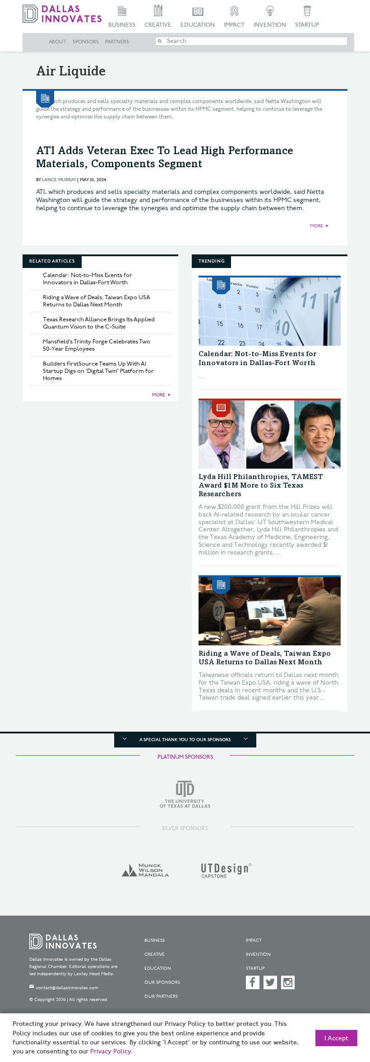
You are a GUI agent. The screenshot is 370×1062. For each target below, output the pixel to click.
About (57, 42)
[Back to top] (340, 1012)
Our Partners (161, 996)
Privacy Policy (110, 1052)
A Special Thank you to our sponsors (185, 739)
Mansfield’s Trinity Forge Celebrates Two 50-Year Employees (96, 345)
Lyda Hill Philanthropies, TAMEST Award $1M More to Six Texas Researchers (261, 486)
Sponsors (86, 42)
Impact (234, 24)
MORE (316, 226)
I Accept (336, 1038)
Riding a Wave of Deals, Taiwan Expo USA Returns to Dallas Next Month (96, 301)
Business (121, 24)
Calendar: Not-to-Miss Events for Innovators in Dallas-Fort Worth (87, 279)
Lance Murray (59, 180)
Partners (117, 42)
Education (197, 24)
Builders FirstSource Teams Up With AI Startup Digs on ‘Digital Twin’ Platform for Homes (98, 371)
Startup (307, 24)
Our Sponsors (162, 982)
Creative (157, 24)
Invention (270, 24)
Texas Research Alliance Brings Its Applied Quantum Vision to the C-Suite (99, 323)
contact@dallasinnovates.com (67, 988)
